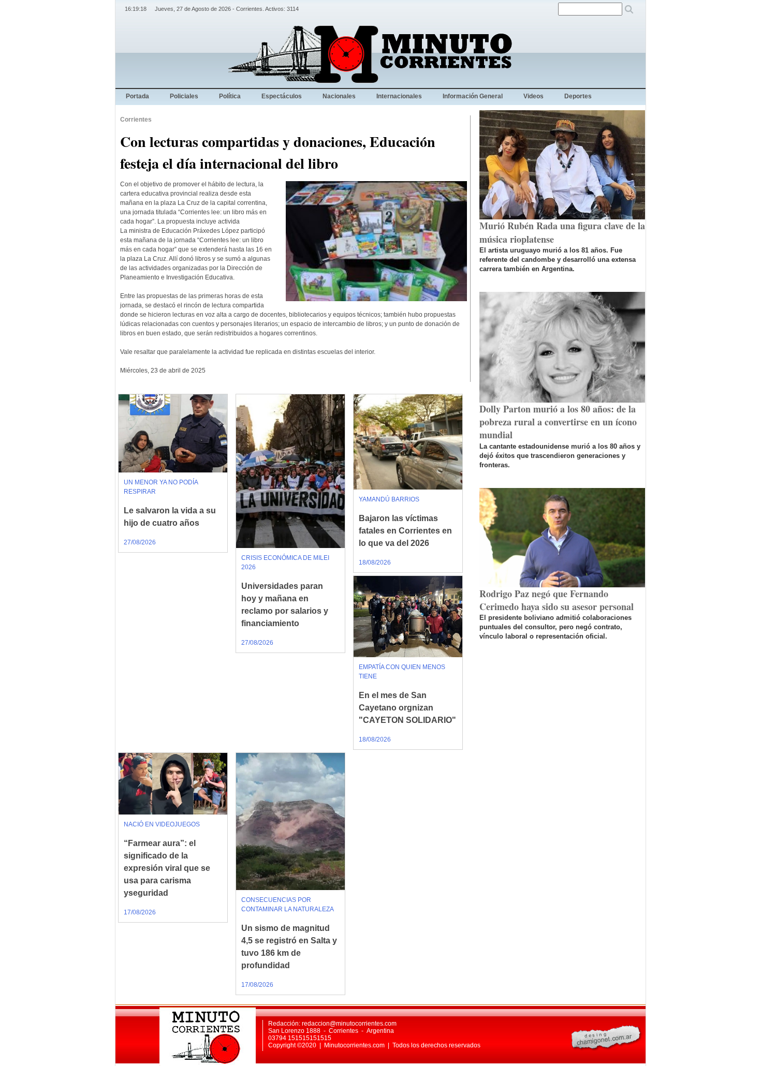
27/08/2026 (140, 542)
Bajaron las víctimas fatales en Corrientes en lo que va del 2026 (405, 530)
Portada (137, 96)
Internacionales (399, 96)
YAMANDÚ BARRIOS (389, 499)
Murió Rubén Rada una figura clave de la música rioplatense (562, 232)
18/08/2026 (375, 562)
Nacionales (339, 96)
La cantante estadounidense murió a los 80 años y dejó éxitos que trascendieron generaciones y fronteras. (559, 455)
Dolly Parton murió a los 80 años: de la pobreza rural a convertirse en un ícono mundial (558, 421)
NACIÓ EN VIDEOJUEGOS (162, 824)
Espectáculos (281, 96)
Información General (473, 96)
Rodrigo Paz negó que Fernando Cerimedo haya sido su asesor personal (556, 600)
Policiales (184, 96)
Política (230, 96)
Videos (533, 96)
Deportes (578, 96)
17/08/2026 (140, 912)
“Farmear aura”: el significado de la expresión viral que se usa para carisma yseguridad (167, 868)
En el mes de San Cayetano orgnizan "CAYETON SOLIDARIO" (407, 707)
